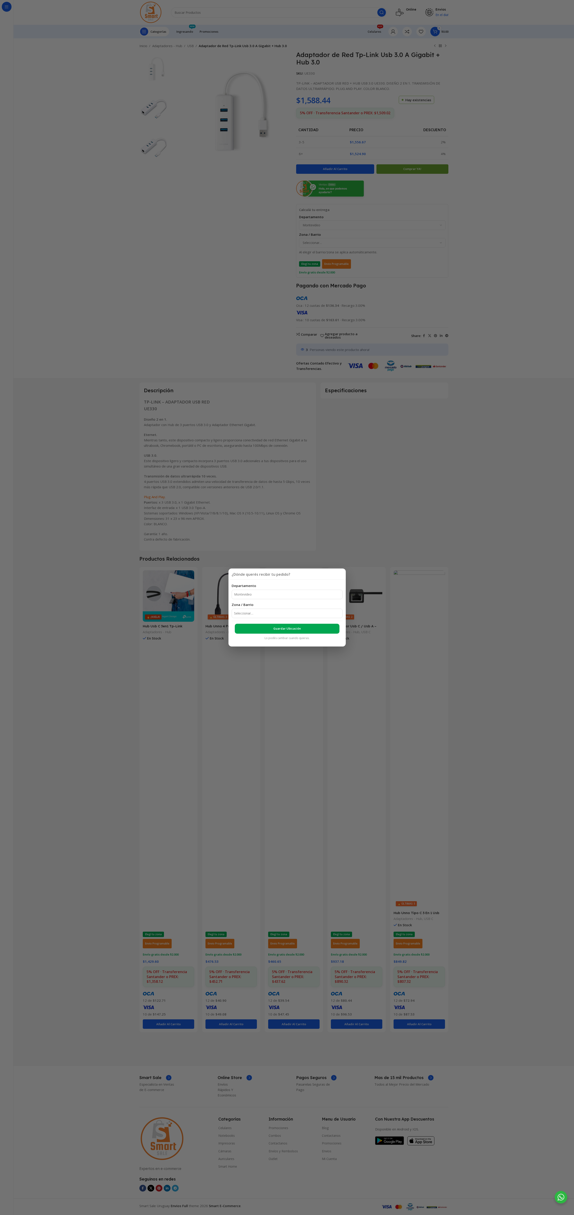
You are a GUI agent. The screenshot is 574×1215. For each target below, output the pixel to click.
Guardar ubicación (287, 628)
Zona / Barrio (243, 604)
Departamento (244, 585)
